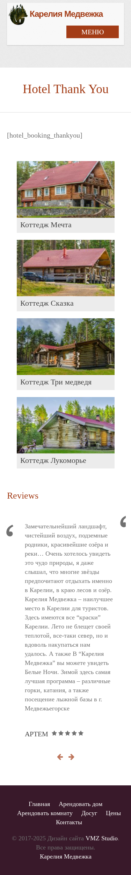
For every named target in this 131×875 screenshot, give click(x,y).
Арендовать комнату (45, 813)
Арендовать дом (80, 803)
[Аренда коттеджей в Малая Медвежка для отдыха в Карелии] (55, 14)
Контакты (69, 822)
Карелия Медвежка (66, 856)
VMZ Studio (102, 838)
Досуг (89, 813)
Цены (113, 813)
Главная (39, 803)
